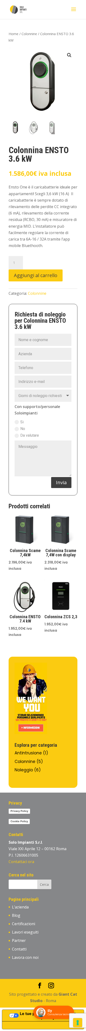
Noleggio (24, 770)
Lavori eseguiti (25, 932)
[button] (69, 55)
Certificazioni (23, 923)
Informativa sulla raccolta (29, 1025)
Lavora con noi (25, 957)
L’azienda (20, 907)
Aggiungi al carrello (35, 275)
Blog (16, 915)
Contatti (19, 949)
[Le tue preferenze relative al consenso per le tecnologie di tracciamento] (77, 1022)
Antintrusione (28, 753)
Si (22, 422)
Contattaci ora (21, 861)
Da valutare (29, 435)
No (22, 428)
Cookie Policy (19, 821)
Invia (61, 482)
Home (13, 33)
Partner (19, 940)
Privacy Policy (19, 811)
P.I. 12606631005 (24, 855)
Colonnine (29, 33)
